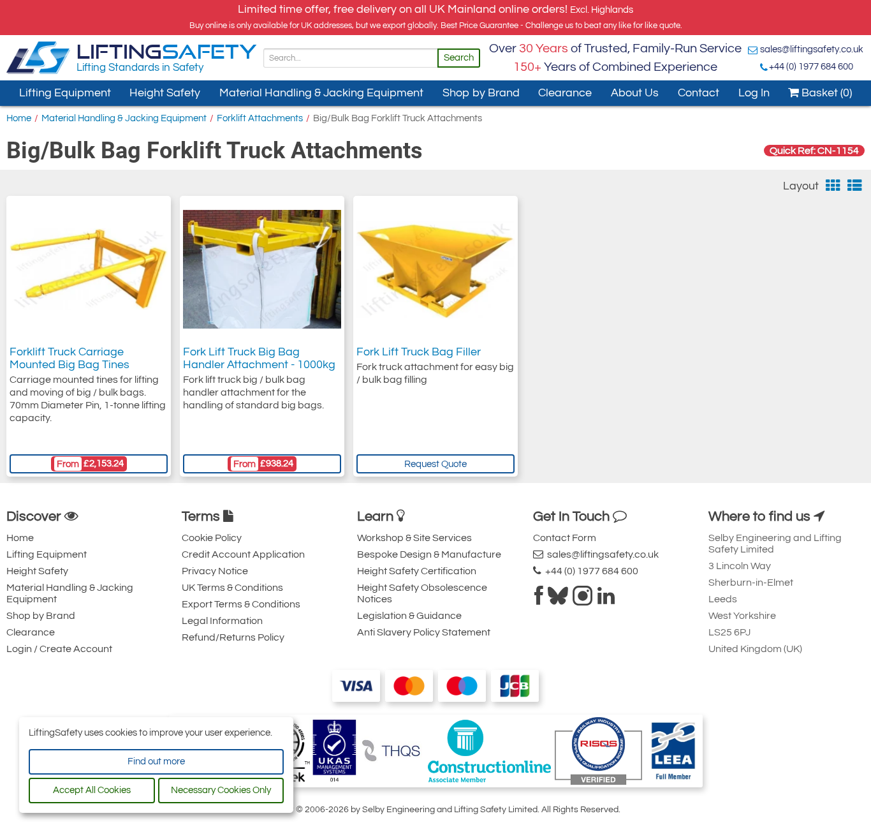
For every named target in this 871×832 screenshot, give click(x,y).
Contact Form (564, 538)
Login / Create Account (59, 649)
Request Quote (435, 464)
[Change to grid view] (833, 186)
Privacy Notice (215, 571)
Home (18, 118)
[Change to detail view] (855, 186)
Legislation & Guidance (409, 616)
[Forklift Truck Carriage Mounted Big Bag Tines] (89, 269)
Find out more (156, 761)
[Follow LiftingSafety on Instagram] (582, 599)
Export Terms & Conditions (241, 604)
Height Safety (164, 93)
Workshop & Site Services (414, 538)
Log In (754, 93)
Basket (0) (825, 93)
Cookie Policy (212, 538)
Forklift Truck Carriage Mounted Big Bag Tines (69, 358)
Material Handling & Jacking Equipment (321, 93)
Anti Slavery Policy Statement (423, 632)
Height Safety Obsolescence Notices (422, 593)
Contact (698, 93)
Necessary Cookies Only (221, 790)
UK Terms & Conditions (232, 588)
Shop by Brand (481, 93)
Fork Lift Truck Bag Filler (418, 352)
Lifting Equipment (65, 93)
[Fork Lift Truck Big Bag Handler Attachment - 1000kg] (262, 269)
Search (459, 58)
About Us (635, 93)
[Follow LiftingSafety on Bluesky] (557, 599)
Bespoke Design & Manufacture (429, 554)
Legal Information (222, 621)
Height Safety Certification (416, 571)
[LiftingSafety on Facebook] (539, 599)
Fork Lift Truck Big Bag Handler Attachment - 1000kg (259, 358)
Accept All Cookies (92, 790)
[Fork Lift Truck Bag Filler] (435, 269)
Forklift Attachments (260, 118)
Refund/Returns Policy (233, 637)
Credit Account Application (243, 554)
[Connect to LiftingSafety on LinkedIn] (606, 599)
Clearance (565, 93)
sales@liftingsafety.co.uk (811, 49)
